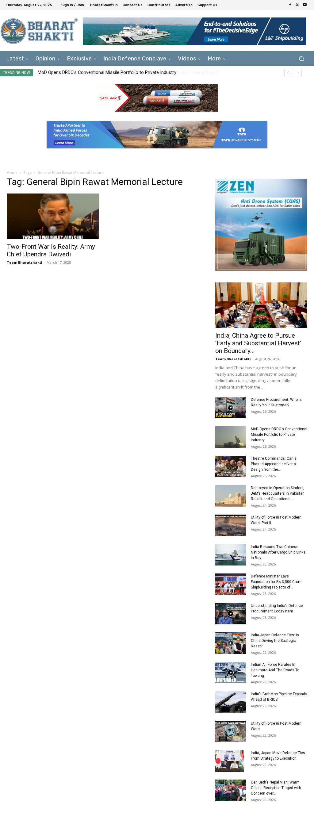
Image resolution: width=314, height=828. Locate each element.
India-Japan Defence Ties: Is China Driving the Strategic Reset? (275, 640)
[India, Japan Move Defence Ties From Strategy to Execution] (229, 761)
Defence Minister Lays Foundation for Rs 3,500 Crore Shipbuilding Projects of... (276, 581)
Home (12, 172)
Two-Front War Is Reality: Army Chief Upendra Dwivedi (51, 250)
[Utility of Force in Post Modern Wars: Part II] (230, 525)
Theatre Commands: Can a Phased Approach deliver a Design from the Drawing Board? (125, 72)
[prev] (288, 72)
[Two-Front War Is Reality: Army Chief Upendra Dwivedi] (53, 216)
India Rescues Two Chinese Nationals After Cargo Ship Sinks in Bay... (278, 552)
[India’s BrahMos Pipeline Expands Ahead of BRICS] (230, 702)
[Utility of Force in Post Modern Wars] (230, 731)
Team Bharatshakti (24, 262)
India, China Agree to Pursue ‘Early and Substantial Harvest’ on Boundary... (258, 343)
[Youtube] (304, 5)
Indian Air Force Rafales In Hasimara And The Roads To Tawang (275, 670)
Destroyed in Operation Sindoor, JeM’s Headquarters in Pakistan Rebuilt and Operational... (277, 493)
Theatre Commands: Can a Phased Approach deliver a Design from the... (274, 464)
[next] (298, 72)
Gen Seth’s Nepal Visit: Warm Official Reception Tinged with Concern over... (276, 787)
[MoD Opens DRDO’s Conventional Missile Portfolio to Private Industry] (230, 437)
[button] (301, 59)
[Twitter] (297, 5)
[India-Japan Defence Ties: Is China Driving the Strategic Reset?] (230, 643)
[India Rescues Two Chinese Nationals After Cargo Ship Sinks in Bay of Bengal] (230, 554)
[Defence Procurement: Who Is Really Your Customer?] (230, 407)
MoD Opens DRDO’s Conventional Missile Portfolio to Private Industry (279, 434)
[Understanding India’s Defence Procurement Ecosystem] (230, 613)
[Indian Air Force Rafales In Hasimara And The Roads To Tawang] (230, 672)
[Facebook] (290, 5)
